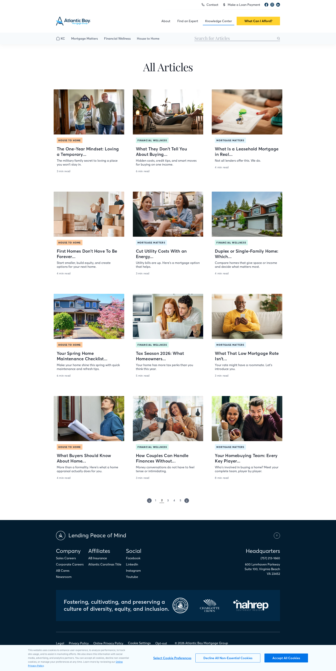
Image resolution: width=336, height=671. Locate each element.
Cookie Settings (139, 643)
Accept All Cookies (286, 658)
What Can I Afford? (258, 21)
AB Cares (62, 570)
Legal (60, 643)
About (165, 21)
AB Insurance (97, 558)
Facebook (133, 558)
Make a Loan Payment (244, 5)
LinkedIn (132, 564)
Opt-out (161, 643)
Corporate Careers (70, 564)
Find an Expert (187, 21)
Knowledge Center (218, 21)
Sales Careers (66, 558)
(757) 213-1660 (270, 558)
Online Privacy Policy (108, 643)
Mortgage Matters (84, 38)
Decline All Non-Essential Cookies (227, 658)
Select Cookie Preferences (172, 658)
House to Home (148, 38)
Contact (212, 5)
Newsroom (64, 577)
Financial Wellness (117, 38)
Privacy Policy (79, 643)
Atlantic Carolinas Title (104, 564)
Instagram (133, 570)
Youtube (132, 577)
